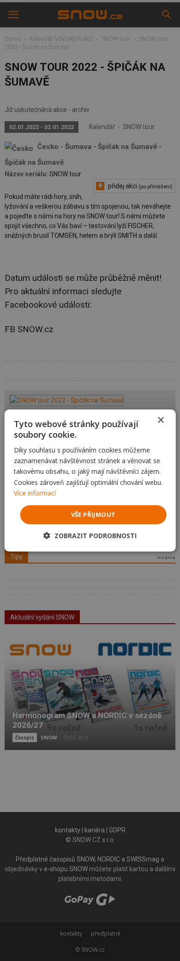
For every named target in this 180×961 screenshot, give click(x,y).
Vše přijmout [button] (93, 514)
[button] (90, 535)
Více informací (35, 493)
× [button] (160, 420)
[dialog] (90, 480)
